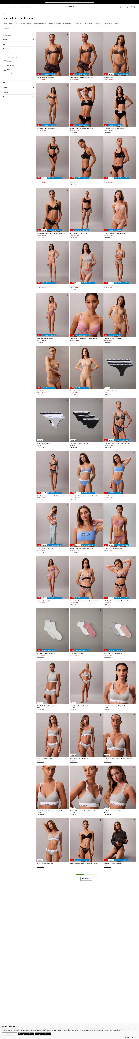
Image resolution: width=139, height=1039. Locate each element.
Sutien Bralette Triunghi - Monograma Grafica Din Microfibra (118, 443)
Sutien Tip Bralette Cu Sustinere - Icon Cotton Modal (49, 810)
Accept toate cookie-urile (43, 1034)
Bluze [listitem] (5, 23)
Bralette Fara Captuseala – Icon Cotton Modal (115, 181)
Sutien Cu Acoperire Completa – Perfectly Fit (115, 233)
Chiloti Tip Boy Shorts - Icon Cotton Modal (47, 705)
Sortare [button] (7, 34)
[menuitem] (5, 7)
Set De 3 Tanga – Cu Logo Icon (111, 391)
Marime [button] (5, 39)
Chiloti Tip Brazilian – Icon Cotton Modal (80, 705)
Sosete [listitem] (59, 23)
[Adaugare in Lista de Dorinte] (67, 34)
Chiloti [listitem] (17, 23)
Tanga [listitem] (116, 23)
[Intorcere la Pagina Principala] (69, 7)
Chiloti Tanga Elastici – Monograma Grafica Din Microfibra (51, 495)
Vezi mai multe (7, 78)
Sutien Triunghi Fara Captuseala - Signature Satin (82, 77)
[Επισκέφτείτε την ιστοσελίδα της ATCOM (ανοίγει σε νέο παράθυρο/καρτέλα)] (131, 1037)
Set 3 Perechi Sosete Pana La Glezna (113, 653)
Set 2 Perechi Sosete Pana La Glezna (46, 653)
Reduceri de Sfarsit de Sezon (24, 7)
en (124, 7)
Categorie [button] (6, 49)
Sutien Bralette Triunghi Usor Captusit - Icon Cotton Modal (51, 233)
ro (122, 7)
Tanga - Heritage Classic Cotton (44, 181)
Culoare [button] (5, 87)
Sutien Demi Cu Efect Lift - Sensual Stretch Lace (48, 128)
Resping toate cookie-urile (26, 1034)
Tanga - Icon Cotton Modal (43, 600)
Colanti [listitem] (23, 23)
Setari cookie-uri (9, 1034)
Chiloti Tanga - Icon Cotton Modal (45, 758)
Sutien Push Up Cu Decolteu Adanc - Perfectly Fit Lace (83, 338)
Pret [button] (4, 97)
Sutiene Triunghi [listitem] (108, 23)
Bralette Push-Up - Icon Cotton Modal (113, 548)
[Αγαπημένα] (131, 7)
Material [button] (5, 92)
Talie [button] (4, 82)
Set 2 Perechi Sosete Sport (76, 653)
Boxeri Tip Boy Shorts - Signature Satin (46, 77)
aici (70, 1030)
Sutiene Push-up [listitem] (88, 23)
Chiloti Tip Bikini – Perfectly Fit (44, 391)
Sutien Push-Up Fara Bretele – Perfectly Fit (47, 286)
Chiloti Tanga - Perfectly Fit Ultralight (113, 338)
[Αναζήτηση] (116, 7)
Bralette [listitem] (11, 23)
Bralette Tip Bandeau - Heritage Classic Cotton (81, 128)
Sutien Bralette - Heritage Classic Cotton (114, 128)
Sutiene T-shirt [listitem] (98, 23)
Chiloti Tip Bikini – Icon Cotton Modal (79, 758)
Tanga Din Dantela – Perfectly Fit (45, 338)
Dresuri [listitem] (29, 23)
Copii (14, 7)
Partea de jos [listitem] (52, 23)
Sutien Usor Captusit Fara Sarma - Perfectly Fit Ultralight (84, 863)
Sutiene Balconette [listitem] (67, 23)
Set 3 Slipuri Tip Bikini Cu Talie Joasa (79, 443)
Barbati (9, 7)
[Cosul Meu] (134, 7)
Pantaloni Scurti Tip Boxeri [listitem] (39, 23)
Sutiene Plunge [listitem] (78, 23)
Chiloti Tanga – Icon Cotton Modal (78, 233)
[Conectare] (127, 7)
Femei (4, 7)
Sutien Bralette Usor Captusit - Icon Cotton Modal (82, 181)
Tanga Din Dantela (108, 77)
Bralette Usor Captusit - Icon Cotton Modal (114, 705)
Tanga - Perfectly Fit (75, 391)
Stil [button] (4, 44)
